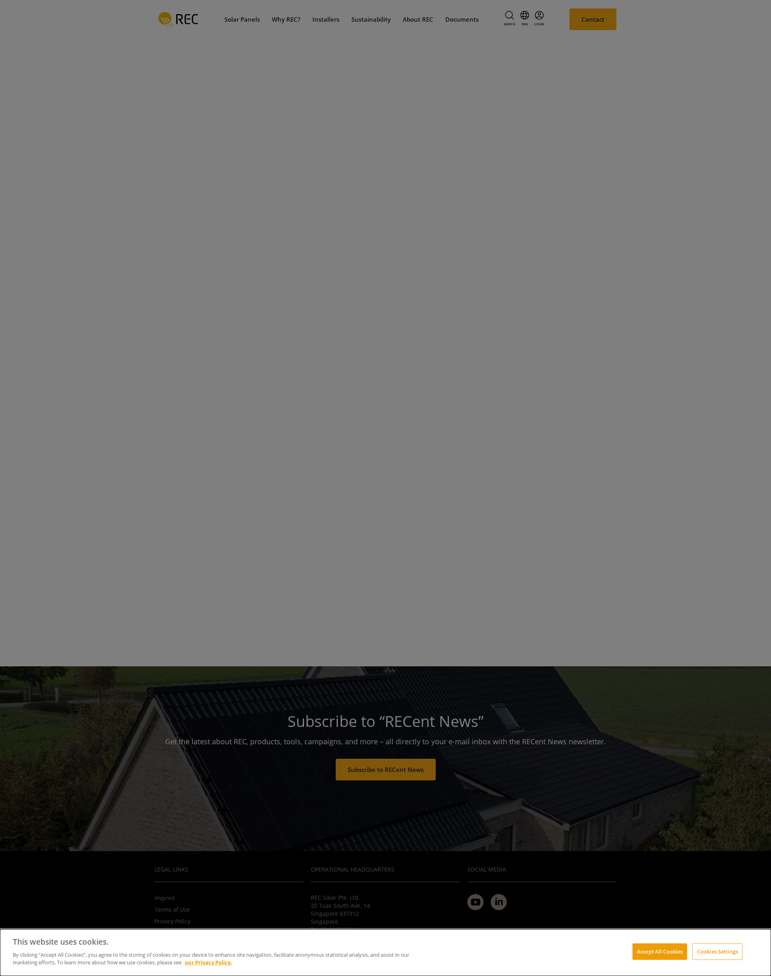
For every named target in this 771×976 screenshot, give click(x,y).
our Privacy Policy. (208, 962)
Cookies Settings (717, 951)
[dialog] (385, 952)
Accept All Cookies (660, 951)
